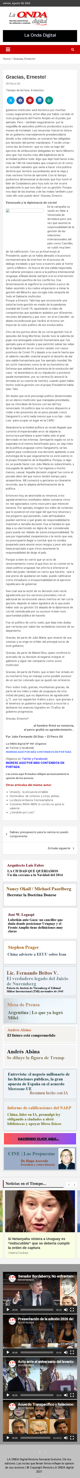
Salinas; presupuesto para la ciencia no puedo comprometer (39, 834)
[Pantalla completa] (72, 1310)
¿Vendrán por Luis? (22, 812)
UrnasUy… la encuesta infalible (29, 792)
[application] (40, 1293)
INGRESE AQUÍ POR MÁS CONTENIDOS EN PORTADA (38, 751)
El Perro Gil (13, 83)
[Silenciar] (66, 1310)
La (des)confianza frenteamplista (31, 800)
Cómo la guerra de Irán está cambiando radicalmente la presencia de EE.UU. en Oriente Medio (39, 1243)
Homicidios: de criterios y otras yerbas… (35, 796)
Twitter (14, 747)
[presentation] (68, 1185)
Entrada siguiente (59, 848)
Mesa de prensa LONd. (23, 1252)
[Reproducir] (8, 1310)
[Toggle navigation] (8, 49)
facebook (27, 747)
